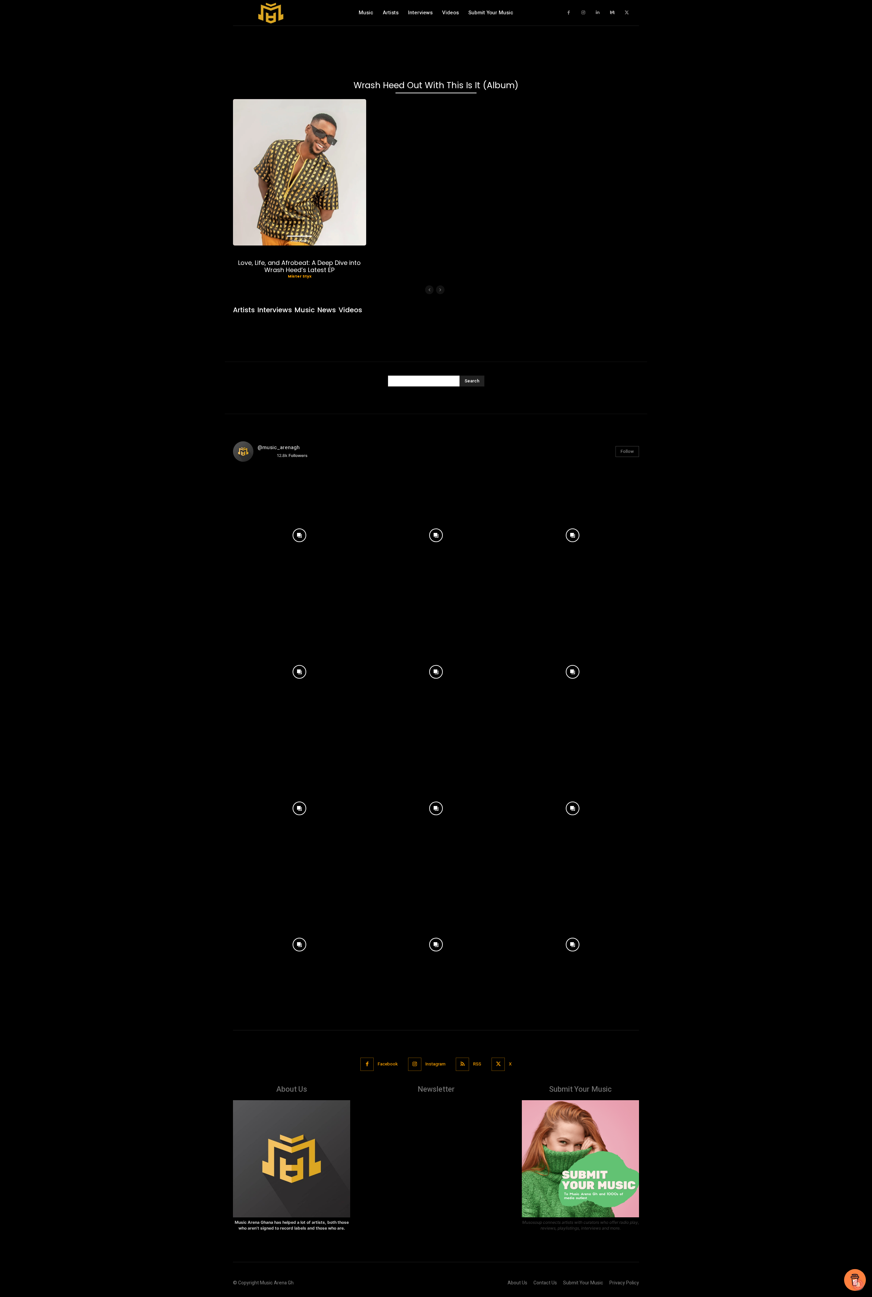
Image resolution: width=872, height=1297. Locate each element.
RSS (477, 1064)
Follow (627, 451)
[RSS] (462, 1064)
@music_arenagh (279, 447)
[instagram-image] (299, 533)
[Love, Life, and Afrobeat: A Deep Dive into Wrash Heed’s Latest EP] (299, 172)
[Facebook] (569, 12)
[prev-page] (429, 289)
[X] (627, 12)
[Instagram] (583, 12)
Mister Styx (299, 276)
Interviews (300, 240)
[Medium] (612, 12)
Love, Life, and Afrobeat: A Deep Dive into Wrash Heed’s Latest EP (299, 266)
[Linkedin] (598, 12)
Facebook (388, 1064)
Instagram (435, 1064)
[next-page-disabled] (440, 289)
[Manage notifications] (858, 1284)
